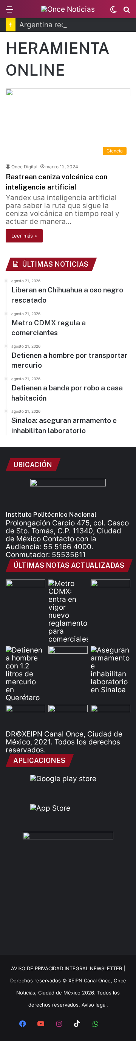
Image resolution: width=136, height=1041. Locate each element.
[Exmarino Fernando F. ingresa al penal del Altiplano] (68, 716)
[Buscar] (126, 11)
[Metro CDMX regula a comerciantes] (68, 611)
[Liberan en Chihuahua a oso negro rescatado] (25, 591)
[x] (113, 1024)
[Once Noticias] (68, 9)
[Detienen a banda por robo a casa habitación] (68, 657)
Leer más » (24, 236)
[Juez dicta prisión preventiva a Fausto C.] (25, 716)
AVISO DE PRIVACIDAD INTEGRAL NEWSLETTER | (68, 968)
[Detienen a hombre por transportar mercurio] (25, 674)
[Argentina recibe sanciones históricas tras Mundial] (110, 591)
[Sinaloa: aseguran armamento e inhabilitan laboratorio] (110, 670)
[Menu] (9, 11)
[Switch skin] (113, 11)
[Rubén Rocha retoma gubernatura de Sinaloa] (110, 716)
